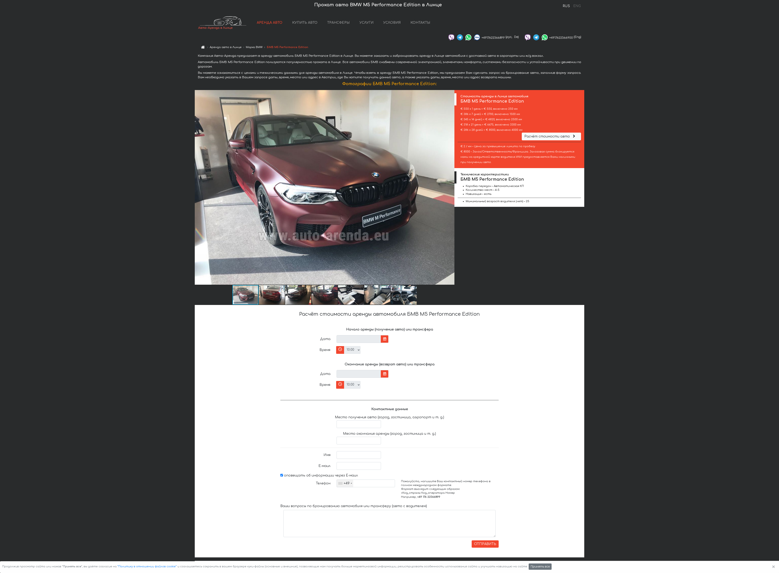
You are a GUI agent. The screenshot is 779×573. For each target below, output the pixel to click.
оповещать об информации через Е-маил (320, 475)
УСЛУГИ (366, 23)
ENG (577, 6)
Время (325, 350)
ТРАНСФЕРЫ (338, 23)
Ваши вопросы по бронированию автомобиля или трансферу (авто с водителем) (353, 506)
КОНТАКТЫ (420, 23)
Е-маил (324, 466)
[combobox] (345, 483)
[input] (359, 339)
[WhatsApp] (468, 37)
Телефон (323, 483)
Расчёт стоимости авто (547, 136)
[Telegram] (460, 37)
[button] (451, 187)
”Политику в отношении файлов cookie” (147, 566)
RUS (566, 6)
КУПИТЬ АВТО (304, 23)
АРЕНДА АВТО (269, 23)
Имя (327, 455)
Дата (325, 339)
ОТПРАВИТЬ (485, 544)
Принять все (540, 566)
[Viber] (451, 37)
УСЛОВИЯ (392, 23)
